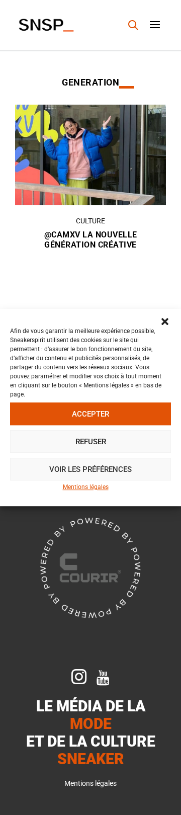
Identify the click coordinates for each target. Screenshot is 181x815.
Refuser (90, 441)
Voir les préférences (90, 469)
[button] (165, 321)
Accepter (90, 414)
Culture (90, 221)
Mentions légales (86, 487)
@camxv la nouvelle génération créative (90, 240)
